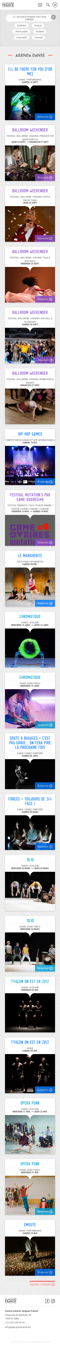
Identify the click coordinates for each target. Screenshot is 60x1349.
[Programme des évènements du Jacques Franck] (40, 5)
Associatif (21, 37)
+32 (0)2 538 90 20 (15, 1322)
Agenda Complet (41, 1284)
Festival (38, 37)
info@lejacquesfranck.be (18, 1327)
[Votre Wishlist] (34, 2)
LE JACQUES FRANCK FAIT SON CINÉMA (29, 18)
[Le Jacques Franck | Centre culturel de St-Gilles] (7, 5)
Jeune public (21, 31)
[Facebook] (48, 1302)
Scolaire (40, 31)
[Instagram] (53, 1302)
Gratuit (38, 25)
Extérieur (21, 25)
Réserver (43, 117)
